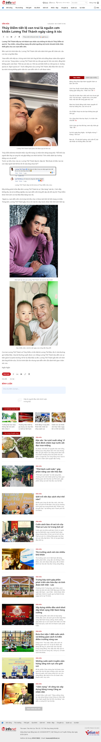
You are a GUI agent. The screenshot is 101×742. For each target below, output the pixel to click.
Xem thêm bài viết (33, 709)
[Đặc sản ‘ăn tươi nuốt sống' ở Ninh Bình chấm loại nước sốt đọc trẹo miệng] (18, 447)
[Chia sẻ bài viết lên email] (11, 36)
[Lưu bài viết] (19, 36)
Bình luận (6, 374)
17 (94, 90)
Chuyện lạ (64, 8)
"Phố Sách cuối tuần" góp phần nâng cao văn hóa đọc (49, 470)
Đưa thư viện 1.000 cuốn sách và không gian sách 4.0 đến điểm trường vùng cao (50, 637)
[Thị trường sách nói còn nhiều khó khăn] (18, 559)
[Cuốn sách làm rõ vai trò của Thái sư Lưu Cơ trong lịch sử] (18, 531)
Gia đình (37, 8)
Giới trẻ (45, 8)
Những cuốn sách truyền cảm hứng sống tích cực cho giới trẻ (50, 663)
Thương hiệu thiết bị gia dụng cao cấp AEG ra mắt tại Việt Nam (26, 427)
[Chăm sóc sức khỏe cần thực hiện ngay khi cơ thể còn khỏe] (59, 417)
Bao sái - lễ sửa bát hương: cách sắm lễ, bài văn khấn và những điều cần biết (83, 140)
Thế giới (28, 8)
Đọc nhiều (76, 77)
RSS (98, 8)
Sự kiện (82, 8)
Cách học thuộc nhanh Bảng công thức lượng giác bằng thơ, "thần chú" (82, 89)
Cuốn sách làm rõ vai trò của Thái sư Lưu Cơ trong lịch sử (49, 525)
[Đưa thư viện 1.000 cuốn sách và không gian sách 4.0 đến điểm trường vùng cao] (18, 641)
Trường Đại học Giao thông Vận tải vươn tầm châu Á (9, 427)
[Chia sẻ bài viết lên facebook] (3, 36)
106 (75, 120)
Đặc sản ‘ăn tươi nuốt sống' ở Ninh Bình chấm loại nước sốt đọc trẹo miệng (50, 443)
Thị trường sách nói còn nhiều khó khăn (50, 553)
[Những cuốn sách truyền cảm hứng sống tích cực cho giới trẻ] (18, 668)
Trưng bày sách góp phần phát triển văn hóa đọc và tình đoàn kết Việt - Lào (50, 582)
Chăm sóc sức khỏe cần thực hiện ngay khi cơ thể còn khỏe (58, 427)
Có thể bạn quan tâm (11, 409)
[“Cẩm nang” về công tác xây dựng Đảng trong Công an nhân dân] (18, 693)
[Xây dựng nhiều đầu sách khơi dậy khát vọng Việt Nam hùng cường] (18, 614)
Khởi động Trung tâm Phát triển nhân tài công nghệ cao (42, 427)
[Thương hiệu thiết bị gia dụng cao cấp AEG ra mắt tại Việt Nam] (26, 417)
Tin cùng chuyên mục (11, 433)
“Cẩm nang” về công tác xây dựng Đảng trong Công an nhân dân (49, 689)
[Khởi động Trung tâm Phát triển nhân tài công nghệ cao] (42, 417)
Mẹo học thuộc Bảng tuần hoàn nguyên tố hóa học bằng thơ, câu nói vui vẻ (83, 105)
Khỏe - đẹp (54, 8)
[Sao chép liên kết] (15, 36)
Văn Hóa (5, 24)
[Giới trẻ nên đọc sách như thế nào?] (18, 503)
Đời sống (9, 8)
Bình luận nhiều (91, 77)
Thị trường (19, 8)
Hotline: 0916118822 (64, 2)
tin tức (12, 379)
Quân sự (74, 8)
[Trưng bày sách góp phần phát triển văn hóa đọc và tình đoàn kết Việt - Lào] (18, 586)
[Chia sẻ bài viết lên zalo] (7, 36)
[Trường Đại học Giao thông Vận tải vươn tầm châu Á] (9, 417)
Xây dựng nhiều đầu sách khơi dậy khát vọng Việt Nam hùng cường (50, 610)
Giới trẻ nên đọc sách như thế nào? (50, 498)
